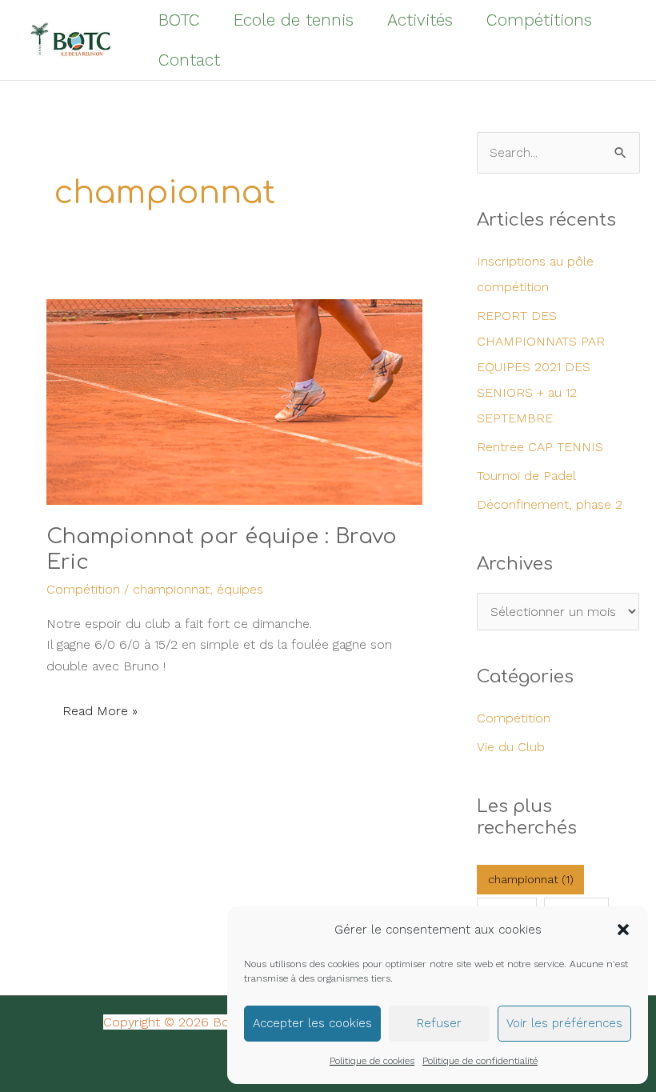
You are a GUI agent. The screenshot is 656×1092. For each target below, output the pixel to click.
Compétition (83, 589)
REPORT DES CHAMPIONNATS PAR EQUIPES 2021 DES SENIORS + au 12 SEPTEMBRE (541, 367)
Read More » (101, 707)
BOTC (179, 20)
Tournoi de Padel (526, 475)
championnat (171, 589)
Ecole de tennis (294, 20)
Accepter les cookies (312, 1023)
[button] (623, 930)
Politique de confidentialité (480, 1060)
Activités (420, 20)
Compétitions (539, 20)
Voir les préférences (564, 1023)
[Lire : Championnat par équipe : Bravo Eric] (234, 358)
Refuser (439, 1023)
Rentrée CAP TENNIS (540, 446)
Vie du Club (511, 746)
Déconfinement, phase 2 (549, 504)
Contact (189, 60)
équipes (240, 589)
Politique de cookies (372, 1060)
